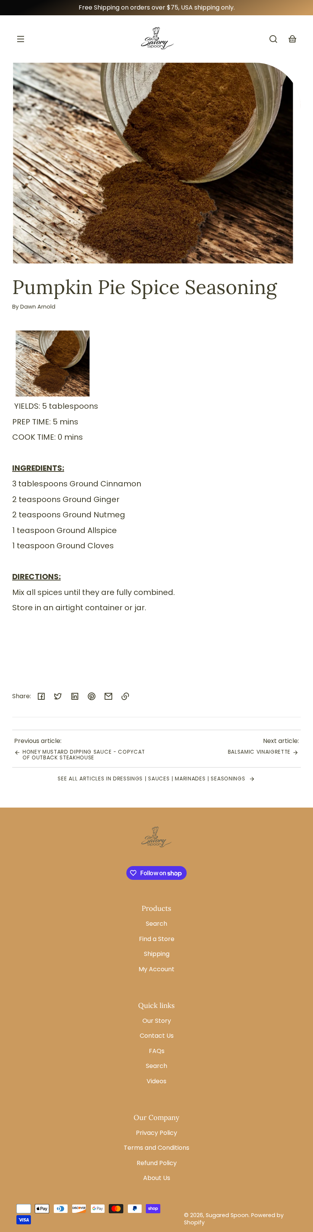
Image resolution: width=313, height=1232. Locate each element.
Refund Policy (157, 1163)
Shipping (156, 953)
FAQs (157, 1051)
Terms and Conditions (156, 1147)
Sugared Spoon (227, 1215)
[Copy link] (125, 696)
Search (156, 923)
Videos (156, 1081)
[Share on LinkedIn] (74, 696)
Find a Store (156, 939)
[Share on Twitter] (58, 696)
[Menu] (20, 39)
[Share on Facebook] (41, 696)
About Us (156, 1177)
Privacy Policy (156, 1132)
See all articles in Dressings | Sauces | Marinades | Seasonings (152, 778)
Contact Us (157, 1035)
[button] (273, 39)
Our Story (156, 1020)
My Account (156, 969)
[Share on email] (108, 696)
